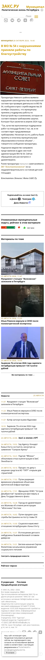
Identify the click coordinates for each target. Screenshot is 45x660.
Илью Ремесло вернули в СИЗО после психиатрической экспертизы (19, 322)
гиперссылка (26, 599)
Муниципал (7, 40)
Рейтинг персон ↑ (22, 565)
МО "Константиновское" (13, 166)
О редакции (7, 582)
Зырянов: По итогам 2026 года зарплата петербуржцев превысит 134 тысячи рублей (21, 366)
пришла (23, 163)
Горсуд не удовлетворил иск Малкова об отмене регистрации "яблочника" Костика (21, 505)
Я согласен (10, 653)
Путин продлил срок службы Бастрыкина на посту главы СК (19, 515)
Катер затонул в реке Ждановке (22, 419)
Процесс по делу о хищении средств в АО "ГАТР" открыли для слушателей (21, 470)
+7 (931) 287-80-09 (9, 622)
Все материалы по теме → (23, 375)
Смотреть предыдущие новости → (22, 556)
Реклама (21, 582)
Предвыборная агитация (14, 584)
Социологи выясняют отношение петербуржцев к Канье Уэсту (20, 525)
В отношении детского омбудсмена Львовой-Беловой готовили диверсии (20, 535)
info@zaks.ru (24, 622)
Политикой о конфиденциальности (17, 648)
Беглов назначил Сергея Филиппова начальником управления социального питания (21, 547)
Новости (5, 396)
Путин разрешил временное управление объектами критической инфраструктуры (17, 482)
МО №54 (30, 228)
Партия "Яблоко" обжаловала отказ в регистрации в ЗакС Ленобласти (20, 459)
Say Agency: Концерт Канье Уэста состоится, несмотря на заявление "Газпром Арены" (19, 447)
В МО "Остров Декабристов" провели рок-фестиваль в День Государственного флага (22, 494)
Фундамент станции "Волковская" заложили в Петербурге (18, 280)
